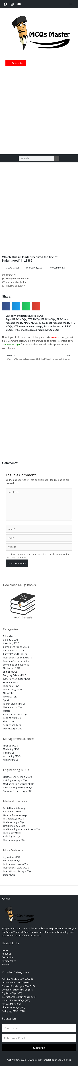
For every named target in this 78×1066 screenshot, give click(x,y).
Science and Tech (12, 724)
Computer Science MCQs (16, 646)
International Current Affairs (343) (19, 996)
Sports (6, 700)
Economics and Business (16, 664)
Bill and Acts (9, 636)
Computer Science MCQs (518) (17, 989)
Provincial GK (10, 696)
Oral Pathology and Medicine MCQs (21, 829)
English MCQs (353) (12, 993)
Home (5, 950)
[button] (6, 306)
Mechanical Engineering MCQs (18, 783)
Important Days (11, 685)
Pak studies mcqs (53, 326)
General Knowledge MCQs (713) (18, 986)
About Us (6, 953)
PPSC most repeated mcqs (29, 330)
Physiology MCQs (12, 832)
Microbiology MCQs (13, 818)
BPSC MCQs (19, 319)
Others (6, 710)
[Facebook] (5, 4)
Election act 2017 (11, 668)
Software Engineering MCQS (17, 791)
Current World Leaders (15, 653)
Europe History (11, 682)
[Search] (56, 158)
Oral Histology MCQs (14, 825)
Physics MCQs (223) (12, 1003)
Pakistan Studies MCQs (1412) (17, 979)
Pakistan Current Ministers (16, 661)
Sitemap (6, 964)
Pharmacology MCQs (14, 840)
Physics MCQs (10, 721)
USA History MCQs (12, 728)
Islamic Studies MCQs (14, 703)
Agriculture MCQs (12, 857)
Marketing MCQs (11, 749)
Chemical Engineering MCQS (17, 787)
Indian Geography (12, 689)
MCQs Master (35, 1059)
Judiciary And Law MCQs (15, 864)
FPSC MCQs (48, 319)
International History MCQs (17, 871)
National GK (9, 692)
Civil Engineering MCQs (15, 780)
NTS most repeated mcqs (28, 326)
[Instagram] (12, 4)
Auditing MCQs (11, 759)
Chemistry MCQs (11, 643)
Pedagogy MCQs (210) (13, 1011)
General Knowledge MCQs (16, 678)
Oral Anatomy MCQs (13, 822)
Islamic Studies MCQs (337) (16, 1000)
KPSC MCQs (31, 323)
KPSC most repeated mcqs (54, 323)
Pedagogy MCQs (12, 717)
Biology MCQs (10, 639)
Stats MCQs (9, 874)
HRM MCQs (9, 752)
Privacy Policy (9, 960)
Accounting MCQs (12, 756)
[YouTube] (19, 4)
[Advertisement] (39, 109)
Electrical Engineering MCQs (17, 776)
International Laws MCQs (16, 867)
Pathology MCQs (11, 836)
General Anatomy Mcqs (15, 815)
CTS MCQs (34, 319)
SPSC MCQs (52, 330)
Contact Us (7, 957)
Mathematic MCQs (12, 707)
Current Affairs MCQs (14, 650)
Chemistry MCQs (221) (13, 1007)
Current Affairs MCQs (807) (16, 982)
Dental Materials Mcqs (14, 808)
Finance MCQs (10, 745)
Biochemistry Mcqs (13, 811)
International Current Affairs (17, 657)
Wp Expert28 (64, 1059)
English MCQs (10, 671)
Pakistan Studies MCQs (30, 315)
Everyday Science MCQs (15, 675)
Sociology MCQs (11, 860)
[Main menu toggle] (70, 4)
